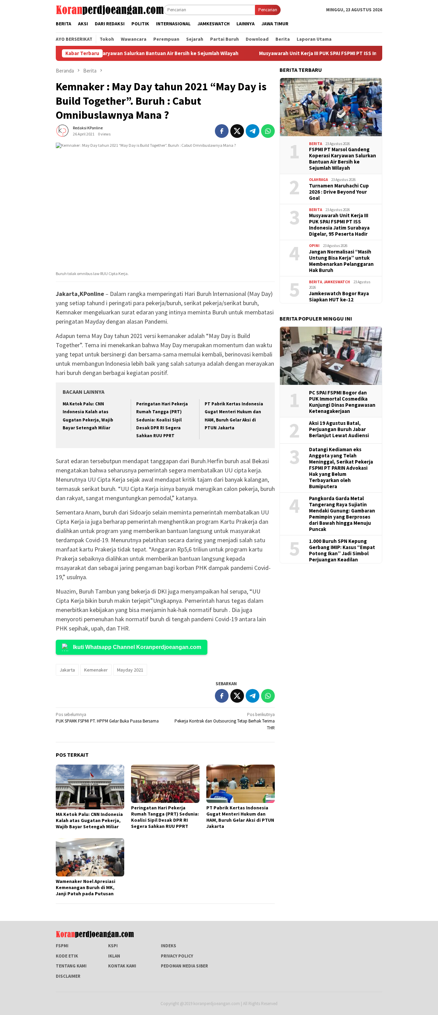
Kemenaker (96, 670)
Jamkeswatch (337, 281)
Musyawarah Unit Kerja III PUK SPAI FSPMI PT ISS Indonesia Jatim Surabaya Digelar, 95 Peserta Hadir (339, 224)
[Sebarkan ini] (222, 131)
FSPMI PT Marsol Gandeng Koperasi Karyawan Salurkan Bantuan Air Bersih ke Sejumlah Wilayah (342, 158)
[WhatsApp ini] (268, 131)
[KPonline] (110, 9)
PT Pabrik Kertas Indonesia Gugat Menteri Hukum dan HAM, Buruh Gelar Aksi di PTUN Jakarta (240, 817)
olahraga (318, 179)
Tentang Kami (71, 966)
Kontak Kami (122, 966)
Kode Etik (67, 956)
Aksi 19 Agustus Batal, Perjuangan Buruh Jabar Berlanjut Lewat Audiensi (339, 429)
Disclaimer (68, 976)
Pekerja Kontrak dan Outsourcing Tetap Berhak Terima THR (225, 721)
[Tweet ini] (237, 131)
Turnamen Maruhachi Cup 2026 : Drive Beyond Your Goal (339, 192)
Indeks (168, 946)
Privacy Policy (177, 956)
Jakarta (67, 670)
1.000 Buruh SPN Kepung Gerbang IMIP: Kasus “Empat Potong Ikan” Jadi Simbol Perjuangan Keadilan (342, 550)
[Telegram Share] (252, 131)
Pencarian (267, 10)
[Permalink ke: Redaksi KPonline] (62, 130)
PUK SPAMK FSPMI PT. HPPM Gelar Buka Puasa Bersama (107, 718)
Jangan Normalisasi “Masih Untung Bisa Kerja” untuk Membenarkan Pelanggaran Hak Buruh (341, 261)
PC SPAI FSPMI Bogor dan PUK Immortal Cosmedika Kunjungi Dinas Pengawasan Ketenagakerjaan (342, 402)
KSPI (113, 946)
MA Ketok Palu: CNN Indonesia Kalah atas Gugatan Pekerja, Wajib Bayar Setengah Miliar (89, 820)
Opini (314, 245)
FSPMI (62, 946)
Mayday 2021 (130, 670)
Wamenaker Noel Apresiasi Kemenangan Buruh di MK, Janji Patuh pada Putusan (85, 887)
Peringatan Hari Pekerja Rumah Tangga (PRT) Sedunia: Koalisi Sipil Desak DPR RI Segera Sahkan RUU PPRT (162, 420)
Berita (315, 143)
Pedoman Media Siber (184, 966)
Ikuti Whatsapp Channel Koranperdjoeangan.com (137, 647)
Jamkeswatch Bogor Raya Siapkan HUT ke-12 (339, 296)
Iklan (114, 956)
